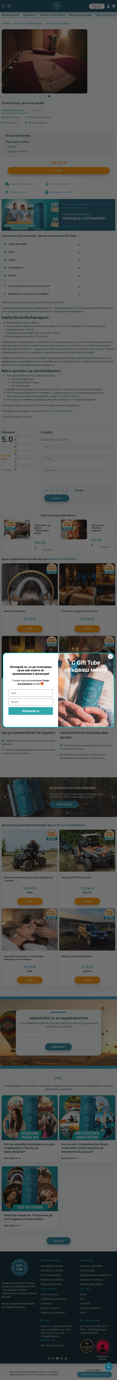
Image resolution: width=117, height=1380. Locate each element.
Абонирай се (30, 711)
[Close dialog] (110, 656)
